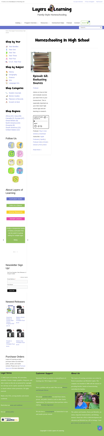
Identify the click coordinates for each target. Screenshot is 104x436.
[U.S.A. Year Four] (13, 62)
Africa (10, 116)
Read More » (37, 150)
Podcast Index (37, 142)
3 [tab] (17, 252)
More (45, 145)
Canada (10, 118)
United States (13, 130)
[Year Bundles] (12, 46)
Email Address (11, 279)
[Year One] (11, 50)
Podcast (35, 88)
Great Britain (12, 121)
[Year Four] (11, 59)
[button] (15, 198)
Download (42, 134)
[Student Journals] (13, 93)
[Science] (10, 77)
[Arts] (9, 80)
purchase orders (47, 397)
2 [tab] (15, 252)
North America (13, 123)
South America (13, 127)
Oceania (10, 125)
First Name (10, 284)
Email (45, 142)
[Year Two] (11, 53)
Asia (17, 116)
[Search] (101, 27)
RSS (40, 145)
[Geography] (11, 75)
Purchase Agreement (47, 405)
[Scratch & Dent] (13, 102)
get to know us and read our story (81, 423)
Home (7, 30)
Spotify (42, 139)
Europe (19, 118)
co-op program (49, 411)
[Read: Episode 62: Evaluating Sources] (41, 62)
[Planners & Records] (14, 99)
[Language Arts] (12, 83)
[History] (10, 72)
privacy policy (10, 412)
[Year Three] (11, 56)
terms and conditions (16, 405)
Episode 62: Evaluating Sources (40, 79)
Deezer (35, 145)
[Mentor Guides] (13, 96)
